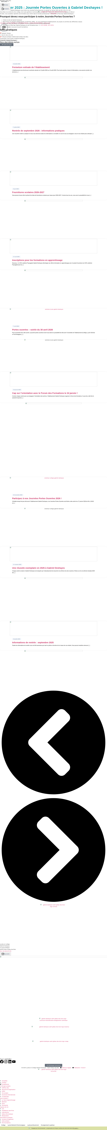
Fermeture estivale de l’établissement (31, 67)
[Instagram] (6, 1061)
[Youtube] (14, 1061)
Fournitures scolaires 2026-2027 (28, 192)
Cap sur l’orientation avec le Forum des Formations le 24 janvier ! (45, 393)
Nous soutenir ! (4, 1098)
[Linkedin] (10, 1061)
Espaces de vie (4, 1107)
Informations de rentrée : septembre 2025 (33, 642)
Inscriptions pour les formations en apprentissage (37, 260)
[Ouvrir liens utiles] (8, 1)
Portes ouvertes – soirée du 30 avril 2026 (32, 330)
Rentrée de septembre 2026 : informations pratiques (38, 131)
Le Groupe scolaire (5, 1086)
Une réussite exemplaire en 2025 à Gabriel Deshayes (38, 568)
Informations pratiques (6, 1117)
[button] (53, 742)
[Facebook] (2, 1061)
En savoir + (75, 1128)
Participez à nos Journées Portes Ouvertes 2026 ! (37, 498)
